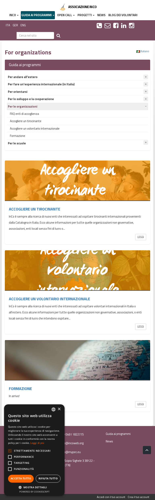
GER (15, 25)
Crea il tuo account (138, 497)
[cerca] (58, 35)
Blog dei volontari (122, 15)
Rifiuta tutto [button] (48, 478)
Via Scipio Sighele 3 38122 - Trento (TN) (75, 462)
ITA (8, 25)
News (101, 15)
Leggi (140, 237)
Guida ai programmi (36, 15)
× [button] (59, 409)
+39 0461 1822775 (71, 434)
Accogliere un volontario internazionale (35, 128)
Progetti (85, 15)
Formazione (17, 135)
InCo (13, 15)
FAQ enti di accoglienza (24, 113)
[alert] (34, 450)
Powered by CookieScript (34, 491)
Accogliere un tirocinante (25, 121)
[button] (34, 487)
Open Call (65, 15)
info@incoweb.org (72, 443)
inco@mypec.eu (70, 452)
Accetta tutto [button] (21, 478)
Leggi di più (37, 443)
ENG (23, 25)
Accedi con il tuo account (111, 497)
